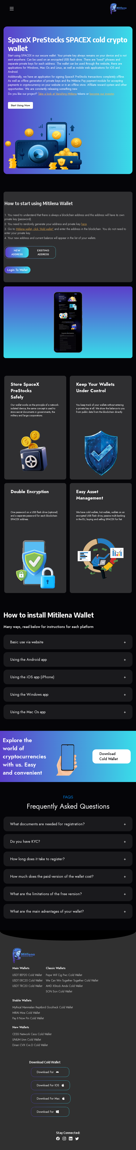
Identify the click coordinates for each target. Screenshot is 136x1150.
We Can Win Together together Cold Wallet (72, 980)
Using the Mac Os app (28, 712)
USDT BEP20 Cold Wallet (27, 975)
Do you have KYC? (25, 841)
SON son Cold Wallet (59, 991)
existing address (43, 252)
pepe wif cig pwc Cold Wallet (64, 975)
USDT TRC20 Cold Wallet (27, 986)
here (84, 224)
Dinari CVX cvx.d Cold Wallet (30, 1045)
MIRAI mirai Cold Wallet (26, 1013)
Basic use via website (26, 642)
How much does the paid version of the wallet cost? (52, 876)
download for (46, 1072)
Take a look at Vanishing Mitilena (57, 94)
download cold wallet (108, 756)
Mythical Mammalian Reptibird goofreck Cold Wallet (42, 1007)
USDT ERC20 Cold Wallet (27, 980)
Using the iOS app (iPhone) (32, 677)
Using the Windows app (29, 694)
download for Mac (49, 1099)
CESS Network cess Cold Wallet (31, 1034)
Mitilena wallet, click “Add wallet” (35, 229)
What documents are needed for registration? (47, 824)
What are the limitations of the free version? (46, 894)
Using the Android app (28, 659)
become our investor (102, 94)
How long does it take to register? (37, 859)
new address (17, 252)
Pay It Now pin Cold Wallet (28, 1018)
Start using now (20, 105)
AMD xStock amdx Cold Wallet (64, 986)
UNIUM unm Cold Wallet (26, 1040)
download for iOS (48, 1085)
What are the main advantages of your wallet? (47, 911)
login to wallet (17, 270)
